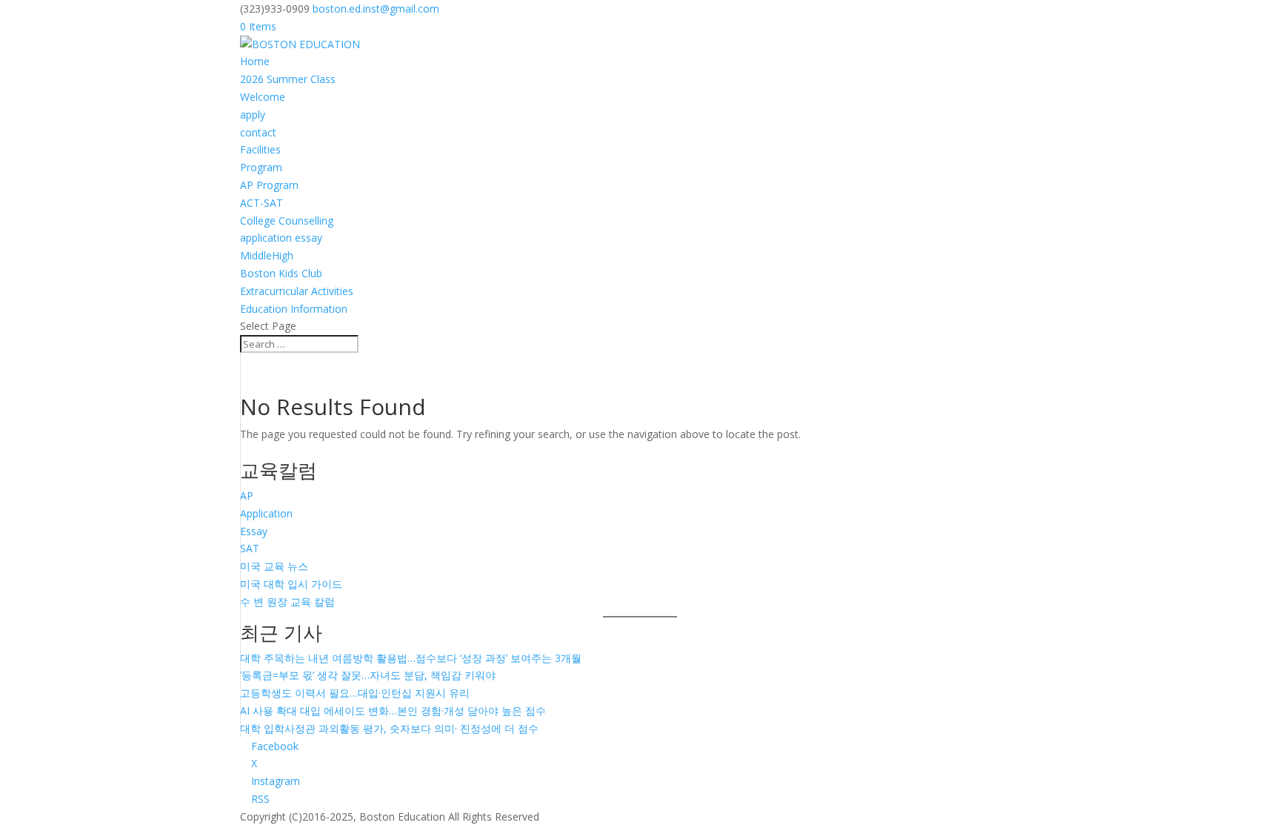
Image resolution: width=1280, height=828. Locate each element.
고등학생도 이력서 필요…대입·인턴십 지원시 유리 (355, 693)
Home (255, 61)
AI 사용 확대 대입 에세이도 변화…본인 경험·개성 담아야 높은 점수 (393, 710)
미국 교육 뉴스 (274, 566)
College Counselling (286, 220)
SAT (249, 548)
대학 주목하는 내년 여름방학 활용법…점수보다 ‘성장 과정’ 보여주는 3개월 (410, 658)
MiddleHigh (266, 255)
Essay (253, 531)
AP (246, 495)
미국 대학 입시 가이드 (291, 584)
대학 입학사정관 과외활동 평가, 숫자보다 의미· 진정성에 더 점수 (389, 728)
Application (266, 513)
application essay (281, 238)
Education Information (293, 309)
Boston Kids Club (281, 273)
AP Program (269, 185)
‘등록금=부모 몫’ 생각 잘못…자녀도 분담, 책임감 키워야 (368, 675)
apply (252, 114)
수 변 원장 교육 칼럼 (287, 601)
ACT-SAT (261, 203)
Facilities (260, 149)
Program (261, 167)
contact (258, 132)
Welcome (262, 97)
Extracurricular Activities (296, 291)
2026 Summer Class (288, 79)
